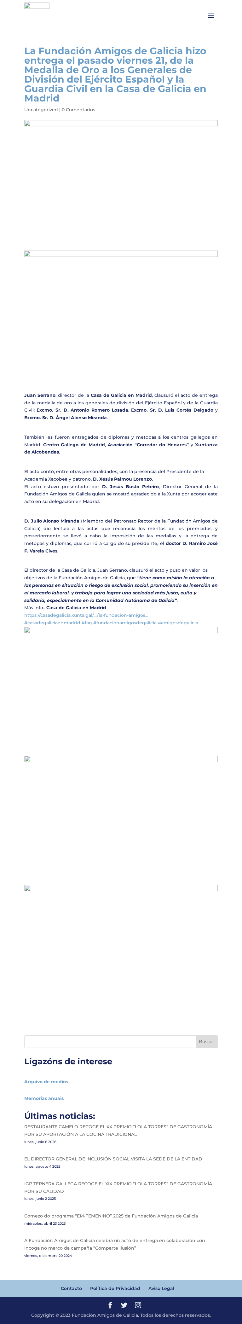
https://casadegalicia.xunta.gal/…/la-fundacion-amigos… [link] (86, 615)
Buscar (206, 1041)
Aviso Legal (161, 1288)
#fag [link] (87, 623)
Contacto (71, 1288)
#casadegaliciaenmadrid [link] (52, 623)
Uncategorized (41, 110)
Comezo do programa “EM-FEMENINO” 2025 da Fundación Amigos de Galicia (111, 1216)
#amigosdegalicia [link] (178, 623)
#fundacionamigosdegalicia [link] (125, 623)
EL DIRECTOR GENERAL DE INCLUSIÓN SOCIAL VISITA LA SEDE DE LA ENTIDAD (113, 1159)
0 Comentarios (78, 110)
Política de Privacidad (115, 1288)
